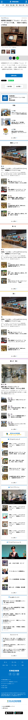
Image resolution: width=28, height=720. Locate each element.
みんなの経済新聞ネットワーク (14, 701)
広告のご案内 (4, 687)
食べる (7, 5)
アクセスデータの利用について (8, 683)
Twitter (14, 674)
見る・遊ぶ (12, 5)
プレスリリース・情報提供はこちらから (10, 681)
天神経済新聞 (14, 2)
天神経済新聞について (6, 679)
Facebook (10, 674)
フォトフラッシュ (5, 17)
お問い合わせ (4, 685)
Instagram (17, 674)
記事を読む (14, 75)
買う (17, 5)
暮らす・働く (21, 5)
